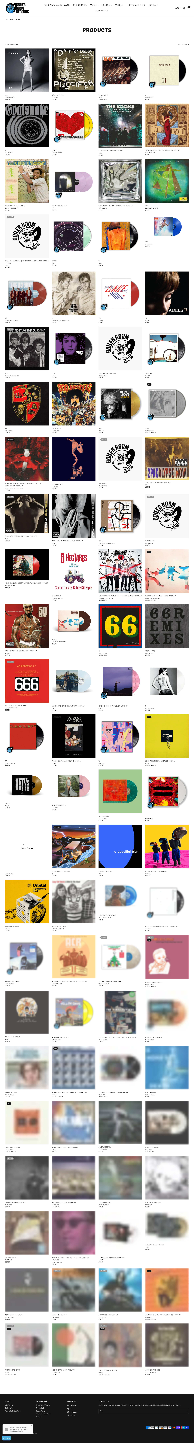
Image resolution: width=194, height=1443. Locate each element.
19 (146, 318)
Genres (106, 5)
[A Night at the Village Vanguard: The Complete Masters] (74, 1233)
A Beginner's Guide (12, 926)
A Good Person (11, 1092)
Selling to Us (9, 1408)
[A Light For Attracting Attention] (74, 1123)
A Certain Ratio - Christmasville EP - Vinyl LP (69, 981)
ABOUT (7, 1401)
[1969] (27, 348)
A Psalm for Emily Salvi (14, 1315)
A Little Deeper (105, 1147)
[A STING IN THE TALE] (167, 1345)
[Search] (184, 8)
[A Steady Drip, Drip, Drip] (120, 1345)
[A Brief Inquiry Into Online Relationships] (167, 901)
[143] (167, 226)
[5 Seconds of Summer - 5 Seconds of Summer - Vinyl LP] (120, 571)
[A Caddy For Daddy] (27, 957)
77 (6, 761)
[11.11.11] (74, 236)
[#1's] (27, 70)
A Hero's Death (151, 1092)
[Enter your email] (187, 1411)
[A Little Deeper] (120, 1122)
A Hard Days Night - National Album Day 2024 (69, 1092)
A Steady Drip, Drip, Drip (108, 1370)
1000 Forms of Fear (59, 206)
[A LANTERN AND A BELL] (27, 1123)
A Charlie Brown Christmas (110, 981)
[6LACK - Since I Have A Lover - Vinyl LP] (120, 681)
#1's (6, 95)
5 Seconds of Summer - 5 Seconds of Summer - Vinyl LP (120, 596)
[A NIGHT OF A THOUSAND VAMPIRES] (120, 1233)
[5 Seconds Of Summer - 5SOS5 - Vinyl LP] (167, 571)
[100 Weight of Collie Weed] (27, 181)
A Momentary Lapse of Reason (64, 1202)
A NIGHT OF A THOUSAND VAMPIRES (111, 1258)
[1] (27, 125)
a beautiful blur (105, 871)
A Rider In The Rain (59, 1315)
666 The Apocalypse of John (16, 706)
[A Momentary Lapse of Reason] (74, 1178)
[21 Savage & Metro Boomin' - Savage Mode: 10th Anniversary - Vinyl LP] (27, 459)
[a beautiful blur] (120, 846)
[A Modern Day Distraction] (27, 1178)
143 (146, 242)
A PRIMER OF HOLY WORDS (154, 1245)
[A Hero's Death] (167, 1067)
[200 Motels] (74, 403)
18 (52, 318)
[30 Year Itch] (167, 516)
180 (100, 318)
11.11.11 (54, 261)
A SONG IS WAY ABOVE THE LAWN (63, 1370)
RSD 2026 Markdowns (57, 5)
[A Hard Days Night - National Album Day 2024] (74, 1067)
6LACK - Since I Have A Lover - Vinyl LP (113, 706)
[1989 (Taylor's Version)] (120, 348)
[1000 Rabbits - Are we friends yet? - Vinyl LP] (120, 181)
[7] (167, 681)
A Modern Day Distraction (15, 1202)
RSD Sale (153, 5)
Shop (11, 19)
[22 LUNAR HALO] (74, 459)
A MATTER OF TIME (152, 1147)
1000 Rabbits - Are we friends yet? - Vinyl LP (115, 206)
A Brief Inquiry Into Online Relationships (161, 926)
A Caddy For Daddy (12, 981)
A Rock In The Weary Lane (109, 1315)
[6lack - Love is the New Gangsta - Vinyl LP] (74, 681)
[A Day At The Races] (27, 1012)
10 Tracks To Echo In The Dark (110, 151)
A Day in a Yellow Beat (60, 1037)
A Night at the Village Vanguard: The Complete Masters (70, 1259)
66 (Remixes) (150, 651)
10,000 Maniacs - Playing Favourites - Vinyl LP (162, 150)
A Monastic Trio (105, 1202)
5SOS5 (54, 640)
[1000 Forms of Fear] (74, 181)
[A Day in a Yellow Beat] (74, 1012)
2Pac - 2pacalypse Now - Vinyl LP (157, 482)
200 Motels (56, 428)
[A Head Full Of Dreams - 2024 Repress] (120, 1067)
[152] (27, 293)
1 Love (54, 150)
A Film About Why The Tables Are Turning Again (117, 1037)
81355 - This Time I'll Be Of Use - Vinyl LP (160, 761)
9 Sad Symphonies (59, 805)
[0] (187, 8)
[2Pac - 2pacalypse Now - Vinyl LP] (167, 458)
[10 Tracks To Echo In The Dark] (120, 126)
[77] (27, 736)
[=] (167, 791)
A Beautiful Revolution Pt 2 (156, 871)
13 (99, 261)
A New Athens (10, 1258)
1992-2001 (148, 373)
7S (99, 761)
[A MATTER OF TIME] (167, 1123)
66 (99, 651)
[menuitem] (57, 5)
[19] (167, 293)
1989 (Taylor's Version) (107, 373)
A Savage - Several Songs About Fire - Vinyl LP (163, 1315)
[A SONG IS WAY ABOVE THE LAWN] (74, 1345)
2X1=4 (100, 541)
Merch (119, 5)
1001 (146, 206)
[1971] (74, 348)
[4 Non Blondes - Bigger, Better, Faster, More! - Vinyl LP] (27, 564)
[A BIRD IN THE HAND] (74, 901)
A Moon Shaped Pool (153, 1202)
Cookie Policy (40, 1411)
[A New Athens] (27, 1233)
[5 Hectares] (74, 571)
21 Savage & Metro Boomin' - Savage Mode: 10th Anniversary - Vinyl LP (23, 485)
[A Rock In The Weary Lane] (120, 1290)
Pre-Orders (80, 5)
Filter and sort (13, 44)
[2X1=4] (120, 516)
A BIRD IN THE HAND (59, 926)
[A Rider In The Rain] (74, 1290)
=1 (5, 871)
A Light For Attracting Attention (65, 1147)
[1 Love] (74, 125)
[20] (27, 403)
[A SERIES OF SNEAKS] (27, 1345)
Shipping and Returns (43, 1405)
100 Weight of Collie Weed (15, 206)
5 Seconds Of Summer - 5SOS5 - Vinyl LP (160, 596)
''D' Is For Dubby (58, 95)
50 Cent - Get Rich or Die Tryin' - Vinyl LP (21, 651)
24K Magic (102, 483)
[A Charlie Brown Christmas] (120, 957)
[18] (74, 293)
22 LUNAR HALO (57, 484)
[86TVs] (27, 784)
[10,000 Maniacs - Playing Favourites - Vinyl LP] (167, 125)
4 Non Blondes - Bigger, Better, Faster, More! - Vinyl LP (26, 583)
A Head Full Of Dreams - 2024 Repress (113, 1092)
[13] (120, 236)
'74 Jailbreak (103, 95)
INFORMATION (41, 1401)
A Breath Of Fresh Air (107, 915)
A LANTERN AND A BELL (13, 1147)
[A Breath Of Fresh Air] (120, 896)
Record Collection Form (13, 1411)
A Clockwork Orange (153, 982)
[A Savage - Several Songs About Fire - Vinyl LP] (167, 1290)
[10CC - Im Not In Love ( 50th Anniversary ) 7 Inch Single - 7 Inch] (27, 236)
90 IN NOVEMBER (105, 816)
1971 (53, 373)
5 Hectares (56, 596)
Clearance (101, 11)
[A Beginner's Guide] (27, 901)
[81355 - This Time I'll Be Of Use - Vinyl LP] (167, 736)
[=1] (27, 846)
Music (93, 5)
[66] (120, 626)
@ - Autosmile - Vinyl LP (61, 871)
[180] (120, 293)
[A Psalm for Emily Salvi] (27, 1290)
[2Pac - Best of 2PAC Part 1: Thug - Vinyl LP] (27, 513)
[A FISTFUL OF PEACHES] (167, 1012)
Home (6, 19)
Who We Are (9, 1405)
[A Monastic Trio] (120, 1178)
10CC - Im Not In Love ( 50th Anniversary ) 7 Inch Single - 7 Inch (26, 262)
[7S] (120, 736)
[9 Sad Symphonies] (74, 785)
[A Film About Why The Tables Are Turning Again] (120, 1012)
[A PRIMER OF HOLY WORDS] (167, 1226)
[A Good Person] (27, 1067)
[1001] (167, 181)
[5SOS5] (74, 620)
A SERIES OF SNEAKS (12, 1370)
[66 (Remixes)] (167, 626)
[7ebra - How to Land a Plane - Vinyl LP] (74, 736)
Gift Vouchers (136, 5)
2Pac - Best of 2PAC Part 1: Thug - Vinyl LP (21, 536)
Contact (38, 1417)
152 (6, 318)
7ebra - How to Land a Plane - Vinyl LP (66, 761)
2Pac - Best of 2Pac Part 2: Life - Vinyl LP (67, 541)
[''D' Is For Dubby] (74, 70)
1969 (6, 373)
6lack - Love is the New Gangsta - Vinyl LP (68, 706)
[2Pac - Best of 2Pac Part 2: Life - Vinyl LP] (74, 516)
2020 (100, 428)
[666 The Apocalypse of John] (27, 681)
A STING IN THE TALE (152, 1370)
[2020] (120, 403)
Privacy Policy (40, 1408)
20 (6, 428)
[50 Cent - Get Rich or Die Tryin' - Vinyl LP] (27, 626)
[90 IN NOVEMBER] (120, 791)
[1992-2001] (167, 348)
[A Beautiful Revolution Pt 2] (167, 846)
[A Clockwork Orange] (167, 957)
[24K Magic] (120, 459)
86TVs (7, 803)
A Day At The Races (12, 1037)
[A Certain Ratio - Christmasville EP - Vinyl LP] (74, 957)
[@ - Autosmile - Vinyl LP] (74, 846)
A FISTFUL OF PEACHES (153, 1037)
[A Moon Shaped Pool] (167, 1178)
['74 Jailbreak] (120, 70)
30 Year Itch (150, 541)
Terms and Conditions (43, 1414)
